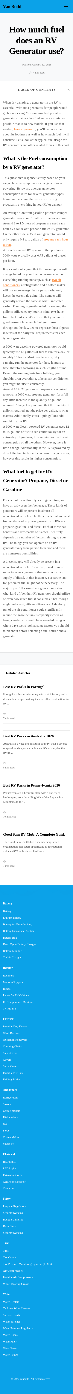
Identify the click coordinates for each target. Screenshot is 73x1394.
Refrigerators (10, 1097)
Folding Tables (11, 1079)
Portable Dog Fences (15, 1026)
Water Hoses (10, 1334)
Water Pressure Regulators (18, 1328)
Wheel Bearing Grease (16, 1283)
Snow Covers (11, 1066)
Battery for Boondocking (17, 924)
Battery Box (10, 937)
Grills (6, 1124)
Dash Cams (9, 1226)
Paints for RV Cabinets (16, 995)
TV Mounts (9, 1008)
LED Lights (9, 1168)
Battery (7, 911)
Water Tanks (10, 1348)
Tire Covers (9, 1257)
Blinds (6, 988)
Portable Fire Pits (13, 1072)
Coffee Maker (11, 1137)
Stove (6, 1130)
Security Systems (13, 1212)
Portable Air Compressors (18, 1277)
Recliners (8, 975)
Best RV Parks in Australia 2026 (28, 736)
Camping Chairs (12, 1046)
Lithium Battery (12, 917)
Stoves (7, 1104)
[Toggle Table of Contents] (68, 90)
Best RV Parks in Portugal (24, 687)
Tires (6, 1250)
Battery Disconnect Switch (18, 930)
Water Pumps (10, 1354)
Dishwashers (10, 1117)
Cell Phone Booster (14, 1181)
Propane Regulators (14, 1206)
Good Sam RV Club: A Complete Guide (34, 834)
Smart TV (8, 1143)
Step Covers (10, 1052)
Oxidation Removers (15, 1039)
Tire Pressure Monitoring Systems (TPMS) (27, 1263)
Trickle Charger (12, 957)
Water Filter (9, 1341)
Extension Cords (12, 1175)
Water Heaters (11, 1301)
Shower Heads (11, 1315)
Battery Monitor (12, 950)
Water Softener (11, 1321)
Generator (9, 1188)
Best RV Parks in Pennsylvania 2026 (31, 785)
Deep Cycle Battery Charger (19, 944)
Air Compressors (13, 1270)
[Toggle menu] (66, 6)
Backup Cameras (13, 1219)
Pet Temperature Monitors (18, 1002)
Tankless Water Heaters (16, 1308)
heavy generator (24, 129)
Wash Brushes (11, 1033)
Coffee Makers (11, 1110)
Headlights (9, 1161)
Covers (7, 1059)
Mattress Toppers (13, 982)
